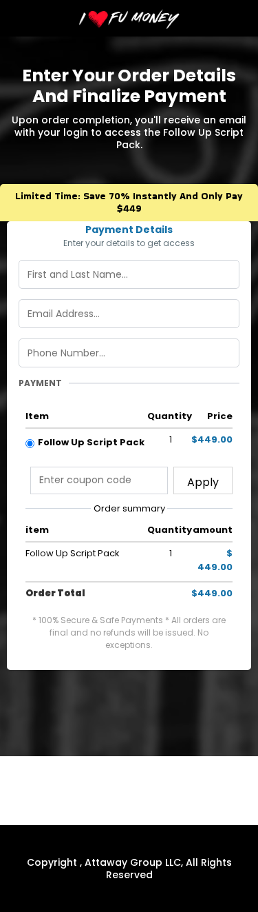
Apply (203, 482)
